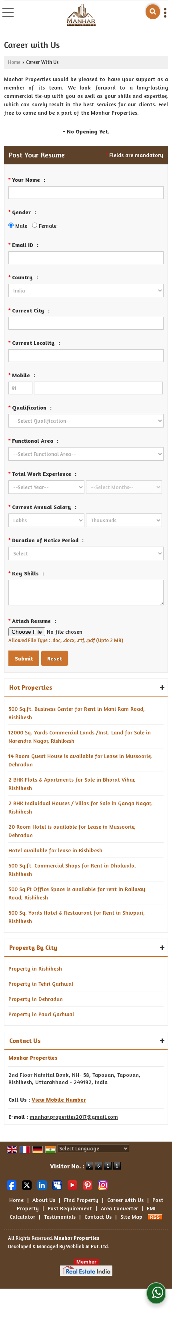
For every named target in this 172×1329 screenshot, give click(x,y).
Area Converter (119, 1208)
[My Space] (57, 1184)
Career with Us (125, 1199)
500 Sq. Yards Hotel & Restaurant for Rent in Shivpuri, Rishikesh (76, 916)
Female (46, 225)
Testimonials (60, 1216)
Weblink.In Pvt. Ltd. (87, 1246)
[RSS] (155, 1216)
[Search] (153, 11)
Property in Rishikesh (35, 968)
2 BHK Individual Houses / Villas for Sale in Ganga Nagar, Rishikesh (80, 807)
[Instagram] (103, 1184)
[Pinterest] (87, 1184)
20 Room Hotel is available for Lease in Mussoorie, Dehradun (72, 830)
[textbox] (86, 323)
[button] (59, 1099)
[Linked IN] (42, 1184)
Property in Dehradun (35, 998)
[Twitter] (27, 1184)
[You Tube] (72, 1184)
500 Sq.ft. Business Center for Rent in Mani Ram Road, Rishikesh (76, 712)
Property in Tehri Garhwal (40, 983)
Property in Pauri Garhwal (41, 1014)
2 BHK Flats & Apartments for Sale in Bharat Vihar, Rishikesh (72, 783)
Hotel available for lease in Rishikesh (55, 850)
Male (20, 225)
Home (14, 62)
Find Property (81, 1199)
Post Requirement (70, 1208)
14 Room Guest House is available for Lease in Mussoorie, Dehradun (80, 760)
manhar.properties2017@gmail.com (74, 1116)
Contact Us (98, 1216)
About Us (43, 1199)
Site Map (131, 1216)
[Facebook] (11, 1184)
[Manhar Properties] (81, 15)
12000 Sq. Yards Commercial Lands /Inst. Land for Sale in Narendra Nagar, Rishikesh (79, 736)
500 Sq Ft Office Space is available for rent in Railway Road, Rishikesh (76, 893)
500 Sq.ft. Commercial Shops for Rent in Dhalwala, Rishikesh (72, 869)
